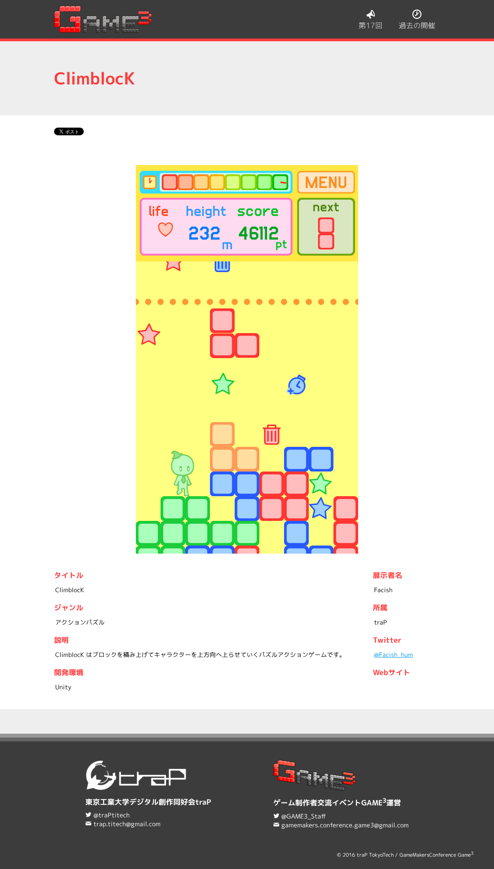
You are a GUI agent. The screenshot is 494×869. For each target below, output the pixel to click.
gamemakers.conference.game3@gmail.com (345, 825)
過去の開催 (417, 25)
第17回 (370, 25)
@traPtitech (111, 815)
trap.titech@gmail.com (127, 824)
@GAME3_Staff (303, 816)
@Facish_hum (393, 654)
